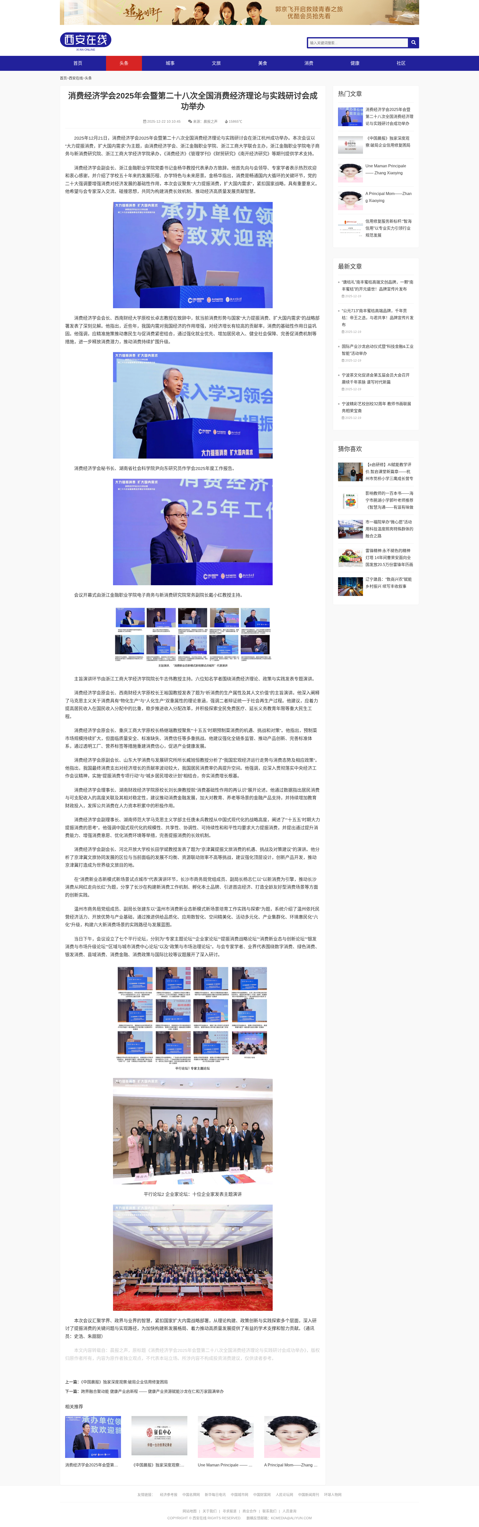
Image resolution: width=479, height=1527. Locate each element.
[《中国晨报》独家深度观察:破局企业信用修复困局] (159, 1437)
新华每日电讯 (215, 1495)
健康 (355, 63)
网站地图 (190, 1511)
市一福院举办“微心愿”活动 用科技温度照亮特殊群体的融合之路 (389, 529)
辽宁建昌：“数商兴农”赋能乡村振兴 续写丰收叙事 (388, 582)
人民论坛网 (284, 1495)
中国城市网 (239, 1495)
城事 (170, 63)
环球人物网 (333, 1495)
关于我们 (210, 1511)
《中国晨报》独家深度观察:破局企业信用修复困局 (124, 1382)
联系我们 (269, 1511)
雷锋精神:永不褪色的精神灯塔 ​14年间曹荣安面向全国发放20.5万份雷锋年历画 (389, 558)
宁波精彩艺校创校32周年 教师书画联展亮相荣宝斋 (376, 407)
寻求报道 (230, 1511)
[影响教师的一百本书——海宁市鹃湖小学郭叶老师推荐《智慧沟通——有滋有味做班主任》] (350, 500)
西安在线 (97, 41)
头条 (124, 63)
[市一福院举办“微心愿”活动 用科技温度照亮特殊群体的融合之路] (350, 529)
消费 (308, 63)
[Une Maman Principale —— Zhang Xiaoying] (226, 1437)
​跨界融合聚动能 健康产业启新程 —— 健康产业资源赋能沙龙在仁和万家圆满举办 (152, 1391)
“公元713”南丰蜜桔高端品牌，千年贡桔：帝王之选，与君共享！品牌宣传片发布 (378, 318)
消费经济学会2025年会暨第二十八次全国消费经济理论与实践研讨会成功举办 (389, 116)
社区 (401, 63)
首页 (77, 63)
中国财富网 (262, 1495)
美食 (262, 63)
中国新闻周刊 (308, 1495)
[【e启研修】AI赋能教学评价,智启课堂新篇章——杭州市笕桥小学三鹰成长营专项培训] (350, 472)
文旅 (216, 63)
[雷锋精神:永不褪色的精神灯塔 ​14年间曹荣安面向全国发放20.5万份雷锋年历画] (350, 558)
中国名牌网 (191, 1495)
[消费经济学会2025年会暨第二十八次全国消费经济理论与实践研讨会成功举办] (93, 1437)
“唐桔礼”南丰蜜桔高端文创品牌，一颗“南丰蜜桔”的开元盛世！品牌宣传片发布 (377, 285)
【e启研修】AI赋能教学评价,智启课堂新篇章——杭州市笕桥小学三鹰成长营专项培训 (389, 472)
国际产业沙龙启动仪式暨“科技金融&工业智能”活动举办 (378, 350)
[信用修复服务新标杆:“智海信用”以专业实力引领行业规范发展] (350, 228)
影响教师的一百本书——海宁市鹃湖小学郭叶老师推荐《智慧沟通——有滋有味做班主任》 (389, 501)
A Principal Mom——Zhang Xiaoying (296, 1465)
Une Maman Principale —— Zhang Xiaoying (237, 1465)
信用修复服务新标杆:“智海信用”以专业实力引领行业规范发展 (388, 228)
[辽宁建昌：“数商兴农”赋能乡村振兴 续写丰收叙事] (350, 586)
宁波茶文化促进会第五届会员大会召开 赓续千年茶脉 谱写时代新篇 (376, 378)
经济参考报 (168, 1495)
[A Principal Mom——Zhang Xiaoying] (292, 1437)
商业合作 (249, 1511)
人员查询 (289, 1511)
